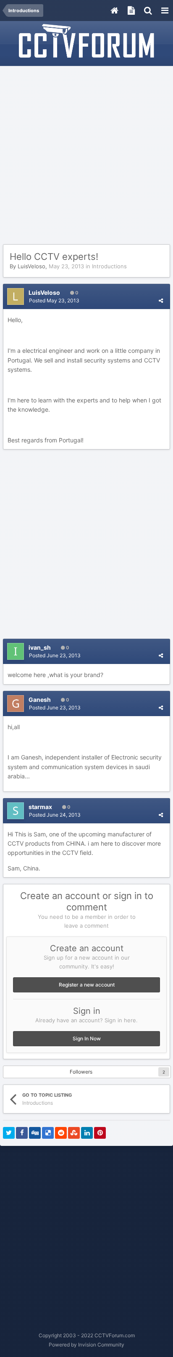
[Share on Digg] (35, 1133)
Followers (81, 1072)
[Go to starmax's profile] (15, 810)
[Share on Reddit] (61, 1133)
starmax (40, 806)
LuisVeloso (31, 266)
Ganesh (40, 699)
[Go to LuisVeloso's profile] (15, 296)
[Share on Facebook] (22, 1133)
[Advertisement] (86, 155)
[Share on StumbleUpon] (74, 1133)
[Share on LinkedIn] (87, 1133)
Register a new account (87, 984)
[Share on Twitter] (9, 1133)
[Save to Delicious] (48, 1133)
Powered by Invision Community (86, 1344)
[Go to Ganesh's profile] (15, 703)
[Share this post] (161, 300)
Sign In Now (87, 1038)
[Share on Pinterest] (100, 1133)
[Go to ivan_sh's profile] (15, 651)
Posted (54, 300)
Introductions (109, 266)
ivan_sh (40, 647)
